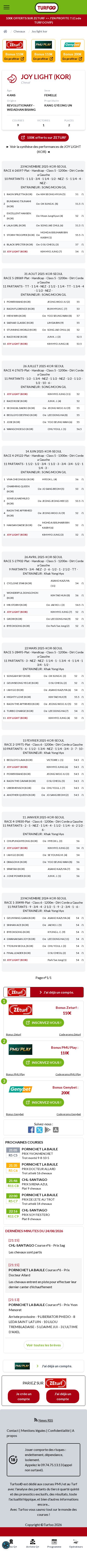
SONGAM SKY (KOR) (18, 676)
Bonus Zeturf (13, 1034)
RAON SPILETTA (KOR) (19, 194)
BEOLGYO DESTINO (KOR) (22, 415)
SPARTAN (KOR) (16, 869)
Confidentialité (59, 1430)
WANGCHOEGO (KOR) (20, 429)
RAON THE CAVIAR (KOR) (21, 780)
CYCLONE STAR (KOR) (19, 583)
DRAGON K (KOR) (17, 862)
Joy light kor (39, 31)
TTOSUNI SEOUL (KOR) (20, 946)
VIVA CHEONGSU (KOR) (20, 479)
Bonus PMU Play (15, 1074)
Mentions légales (33, 1430)
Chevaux (19, 31)
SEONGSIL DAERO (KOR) (21, 408)
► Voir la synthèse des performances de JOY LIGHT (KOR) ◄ (43, 149)
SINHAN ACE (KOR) (18, 925)
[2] (20, 1049)
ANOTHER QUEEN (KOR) (21, 794)
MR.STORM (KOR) (17, 604)
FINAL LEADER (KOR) (19, 953)
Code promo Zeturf (70, 1034)
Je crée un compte (23, 1396)
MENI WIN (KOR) (16, 315)
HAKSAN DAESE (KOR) (19, 525)
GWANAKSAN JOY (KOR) (21, 939)
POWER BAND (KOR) (19, 301)
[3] (20, 1089)
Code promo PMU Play (68, 1074)
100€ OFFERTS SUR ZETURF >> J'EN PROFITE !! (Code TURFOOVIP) (43, 20)
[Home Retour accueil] (46, 8)
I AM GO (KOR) (15, 690)
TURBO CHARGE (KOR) (20, 711)
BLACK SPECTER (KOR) (20, 244)
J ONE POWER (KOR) (19, 876)
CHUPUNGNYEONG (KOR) (22, 841)
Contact (13, 1430)
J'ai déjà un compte (62, 1396)
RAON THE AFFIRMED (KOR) (23, 704)
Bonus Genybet (15, 1114)
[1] (20, 1009)
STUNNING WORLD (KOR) (22, 329)
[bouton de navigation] (6, 7)
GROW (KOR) (14, 618)
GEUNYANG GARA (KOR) (21, 918)
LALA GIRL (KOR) (16, 225)
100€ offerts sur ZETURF (46, 137)
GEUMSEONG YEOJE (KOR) (22, 683)
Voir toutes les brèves (43, 1345)
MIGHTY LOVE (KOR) (19, 697)
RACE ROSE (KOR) (17, 336)
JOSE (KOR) (13, 422)
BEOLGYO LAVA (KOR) (20, 760)
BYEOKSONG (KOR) (18, 625)
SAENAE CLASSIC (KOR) (20, 322)
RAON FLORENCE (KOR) (21, 308)
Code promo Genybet (69, 1114)
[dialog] (6, 1545)
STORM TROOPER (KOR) (21, 235)
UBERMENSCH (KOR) (19, 787)
